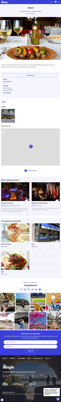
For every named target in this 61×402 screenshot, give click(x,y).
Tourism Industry (38, 358)
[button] (31, 146)
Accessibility (21, 358)
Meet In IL (12, 358)
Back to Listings (32, 170)
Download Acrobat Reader (8, 392)
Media (29, 358)
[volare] (8, 116)
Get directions (7, 92)
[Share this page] (32, 16)
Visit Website (30, 75)
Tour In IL (47, 358)
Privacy (41, 375)
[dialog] (2, 400)
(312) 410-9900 (7, 81)
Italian (3, 101)
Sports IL (5, 358)
